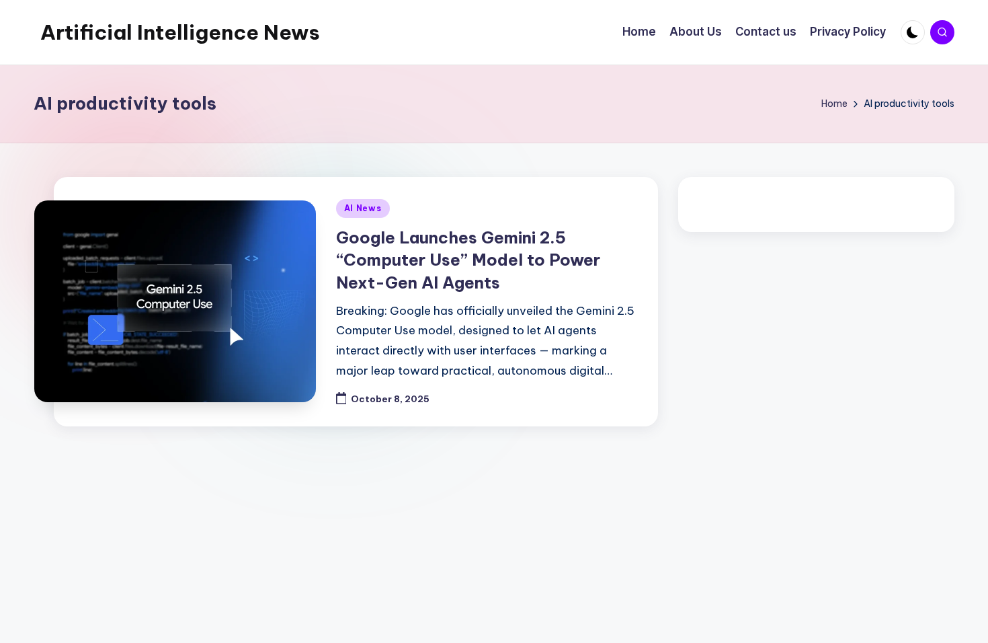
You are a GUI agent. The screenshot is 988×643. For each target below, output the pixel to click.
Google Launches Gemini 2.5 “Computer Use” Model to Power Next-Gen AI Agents (468, 260)
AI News (363, 208)
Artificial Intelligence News (180, 32)
